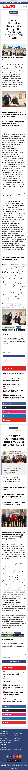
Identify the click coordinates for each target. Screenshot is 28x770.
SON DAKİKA (4, 2)
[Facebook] (7, 756)
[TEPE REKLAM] (14, 0)
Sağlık (16, 737)
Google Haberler (18, 733)
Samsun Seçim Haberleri (6, 742)
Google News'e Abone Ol (8, 327)
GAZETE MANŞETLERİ (5, 751)
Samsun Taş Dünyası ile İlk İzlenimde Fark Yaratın (13, 680)
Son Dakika (3, 735)
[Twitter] (10, 756)
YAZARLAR (20, 2)
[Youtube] (17, 756)
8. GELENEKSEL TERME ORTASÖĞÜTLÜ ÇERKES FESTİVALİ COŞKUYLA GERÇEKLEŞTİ (13, 694)
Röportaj (17, 740)
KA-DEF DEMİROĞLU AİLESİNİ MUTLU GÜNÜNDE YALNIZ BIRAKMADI (13, 379)
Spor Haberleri (4, 737)
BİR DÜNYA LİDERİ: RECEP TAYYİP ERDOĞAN (11, 385)
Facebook (7, 404)
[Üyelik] (27, 2)
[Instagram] (14, 756)
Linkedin (7, 416)
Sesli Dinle (21, 330)
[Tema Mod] (26, 6)
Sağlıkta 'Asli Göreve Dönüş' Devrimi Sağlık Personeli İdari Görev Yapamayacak (13, 674)
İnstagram (8, 412)
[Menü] (24, 6)
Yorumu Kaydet (14, 356)
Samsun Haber (13, 12)
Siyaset (16, 735)
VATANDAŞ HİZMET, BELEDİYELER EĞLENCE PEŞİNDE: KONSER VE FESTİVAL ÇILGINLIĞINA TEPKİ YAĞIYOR (14, 397)
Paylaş (19, 327)
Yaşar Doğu (17, 738)
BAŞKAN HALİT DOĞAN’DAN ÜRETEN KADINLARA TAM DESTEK (13, 390)
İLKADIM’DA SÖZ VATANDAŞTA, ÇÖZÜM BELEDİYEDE (13, 374)
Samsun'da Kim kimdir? (6, 740)
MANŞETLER (12, 2)
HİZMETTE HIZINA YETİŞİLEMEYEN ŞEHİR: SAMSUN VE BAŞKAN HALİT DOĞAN (13, 700)
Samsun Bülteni (4, 738)
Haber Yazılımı (14, 768)
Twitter (7, 408)
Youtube (8, 420)
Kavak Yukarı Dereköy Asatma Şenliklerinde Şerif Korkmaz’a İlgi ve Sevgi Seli (13, 687)
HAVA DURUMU (18, 749)
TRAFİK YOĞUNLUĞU (5, 749)
